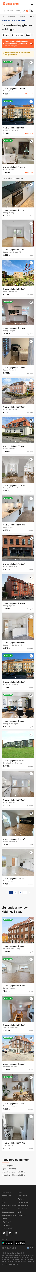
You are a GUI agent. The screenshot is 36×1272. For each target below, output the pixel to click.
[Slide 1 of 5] (15, 83)
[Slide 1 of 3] (16, 755)
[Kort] (32, 11)
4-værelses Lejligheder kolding (13, 1175)
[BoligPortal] (11, 3)
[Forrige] (6, 892)
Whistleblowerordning (9, 1215)
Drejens (6, 35)
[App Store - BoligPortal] (20, 1243)
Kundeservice (22, 1209)
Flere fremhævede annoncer (12, 178)
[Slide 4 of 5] (19, 83)
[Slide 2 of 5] (16, 83)
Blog (3, 1199)
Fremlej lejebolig (23, 1205)
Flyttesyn (21, 1199)
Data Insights (6, 1225)
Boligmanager (6, 1222)
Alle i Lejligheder (8, 1166)
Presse (4, 1202)
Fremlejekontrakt (23, 1202)
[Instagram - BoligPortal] (15, 1233)
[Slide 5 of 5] (20, 83)
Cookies (4, 1209)
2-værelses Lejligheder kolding (13, 1172)
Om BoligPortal (6, 1196)
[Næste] (29, 892)
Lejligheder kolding (9, 1169)
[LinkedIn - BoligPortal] (9, 1233)
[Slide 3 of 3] (19, 755)
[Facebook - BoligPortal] (4, 1233)
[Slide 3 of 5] (18, 83)
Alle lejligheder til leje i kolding (15, 20)
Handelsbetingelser (8, 1212)
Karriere (4, 1218)
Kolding (22, 16)
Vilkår (20, 1212)
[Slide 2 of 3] (18, 755)
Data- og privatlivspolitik (10, 1205)
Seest (28, 35)
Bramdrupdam (17, 35)
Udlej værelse (22, 1196)
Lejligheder (12, 16)
